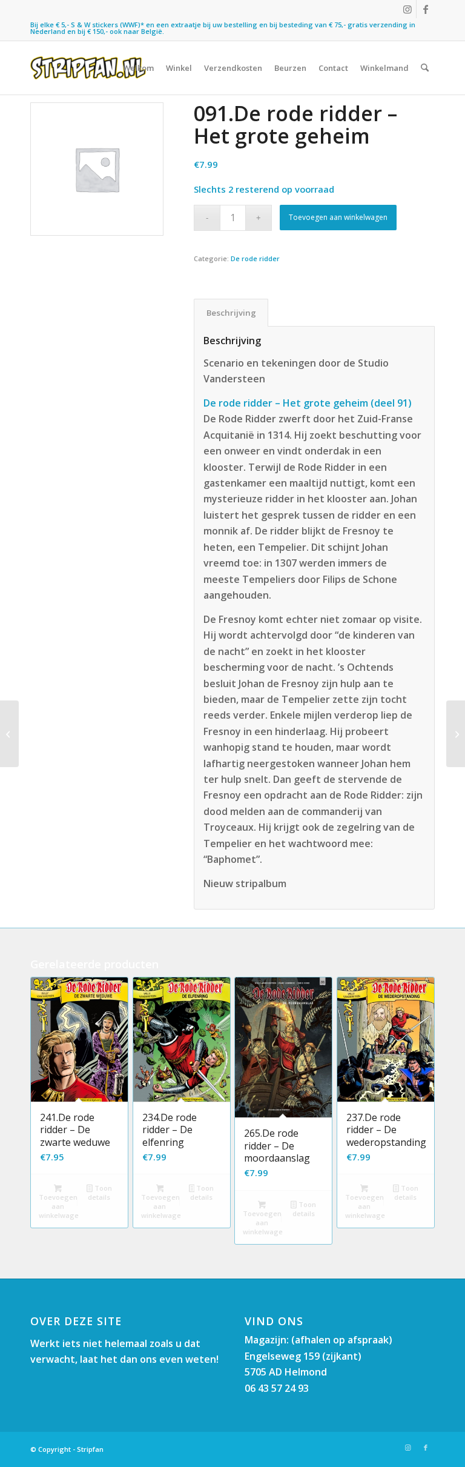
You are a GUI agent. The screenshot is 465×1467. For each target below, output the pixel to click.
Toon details (99, 1192)
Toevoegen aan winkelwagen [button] (59, 1206)
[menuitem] (138, 68)
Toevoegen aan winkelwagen (338, 217)
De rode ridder (255, 258)
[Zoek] (425, 68)
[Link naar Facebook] (426, 9)
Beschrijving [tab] (231, 312)
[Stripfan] (88, 68)
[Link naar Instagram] (407, 9)
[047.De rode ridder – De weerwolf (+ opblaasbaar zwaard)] (9, 733)
